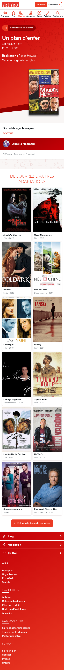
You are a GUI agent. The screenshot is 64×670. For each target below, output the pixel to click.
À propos (5, 16)
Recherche (58, 16)
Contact (6, 654)
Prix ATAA (7, 578)
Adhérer (41, 4)
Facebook (14, 544)
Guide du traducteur (13, 601)
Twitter (12, 552)
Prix (13, 16)
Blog (10, 536)
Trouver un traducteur (14, 632)
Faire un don (9, 650)
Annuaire (30, 16)
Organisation (9, 574)
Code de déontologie (14, 609)
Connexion (53, 4)
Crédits (6, 662)
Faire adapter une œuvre (16, 627)
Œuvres (21, 16)
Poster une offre (11, 636)
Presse (6, 658)
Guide (39, 16)
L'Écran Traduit (11, 605)
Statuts (6, 582)
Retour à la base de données (33, 523)
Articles (47, 16)
